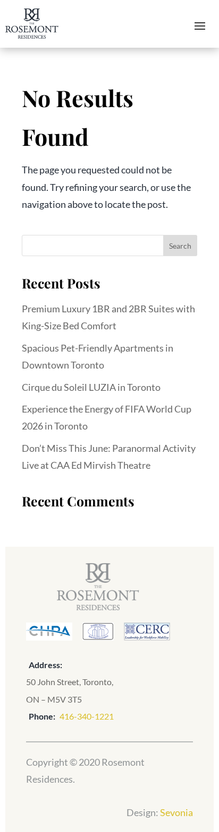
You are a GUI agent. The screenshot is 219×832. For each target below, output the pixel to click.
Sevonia (176, 812)
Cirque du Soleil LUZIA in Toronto (91, 387)
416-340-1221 (87, 716)
